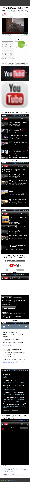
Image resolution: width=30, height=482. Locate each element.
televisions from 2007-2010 (18, 62)
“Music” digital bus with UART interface (8, 471)
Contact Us (13, 480)
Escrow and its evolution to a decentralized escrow (9, 474)
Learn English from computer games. (8, 470)
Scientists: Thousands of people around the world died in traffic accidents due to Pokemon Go (15, 469)
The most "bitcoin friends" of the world (8, 473)
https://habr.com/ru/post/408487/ (8, 465)
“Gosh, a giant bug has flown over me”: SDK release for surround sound (12, 468)
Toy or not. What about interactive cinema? (8, 472)
